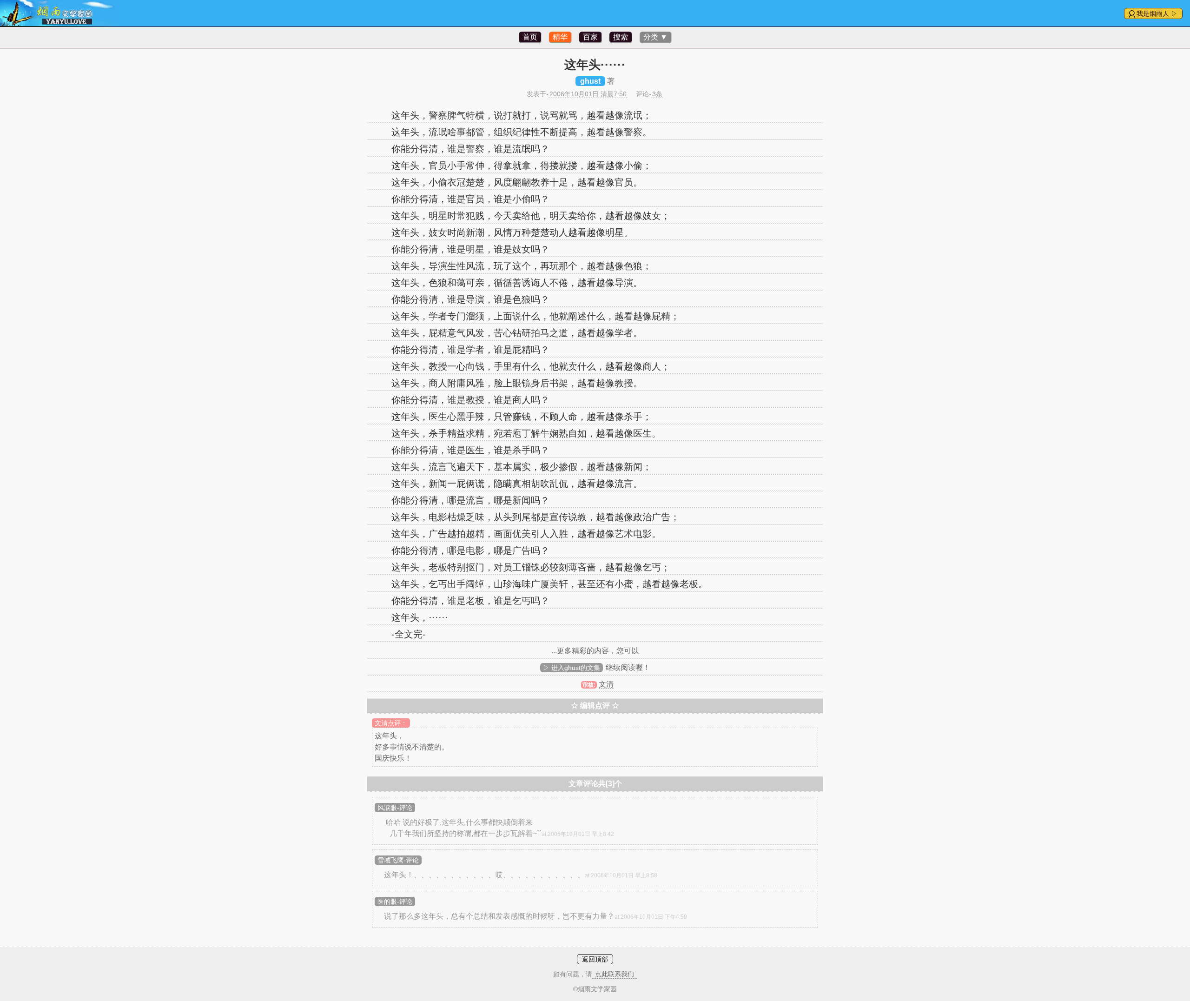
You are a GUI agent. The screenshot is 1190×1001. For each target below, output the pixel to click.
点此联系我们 (614, 974)
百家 (590, 37)
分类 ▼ (655, 37)
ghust (590, 81)
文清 (606, 684)
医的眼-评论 (394, 901)
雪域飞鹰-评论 (398, 860)
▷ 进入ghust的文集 (571, 667)
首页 (529, 37)
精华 (560, 37)
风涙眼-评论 (394, 807)
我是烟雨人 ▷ (1157, 13)
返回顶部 (595, 959)
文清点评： (391, 723)
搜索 (620, 37)
